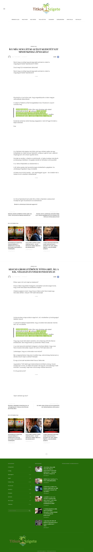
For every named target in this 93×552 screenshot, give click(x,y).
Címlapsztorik (11, 467)
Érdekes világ (15, 19)
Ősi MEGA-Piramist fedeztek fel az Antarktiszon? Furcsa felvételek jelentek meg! (18, 407)
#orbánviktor (31, 114)
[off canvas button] (4, 9)
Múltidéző (33, 19)
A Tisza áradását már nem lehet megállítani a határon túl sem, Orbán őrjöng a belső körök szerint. (50, 245)
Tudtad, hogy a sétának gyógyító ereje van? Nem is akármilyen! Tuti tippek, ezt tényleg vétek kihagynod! (47, 215)
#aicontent (36, 112)
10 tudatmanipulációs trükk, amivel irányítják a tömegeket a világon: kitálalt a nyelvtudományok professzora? (50, 512)
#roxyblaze (43, 112)
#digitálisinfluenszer (21, 114)
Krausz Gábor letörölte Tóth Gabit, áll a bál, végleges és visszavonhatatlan (20, 214)
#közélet (45, 114)
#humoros (43, 111)
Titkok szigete (17, 56)
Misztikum (25, 19)
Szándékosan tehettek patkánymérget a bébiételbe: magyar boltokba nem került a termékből (15, 245)
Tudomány (51, 19)
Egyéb (9, 478)
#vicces (38, 111)
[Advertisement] (46, 33)
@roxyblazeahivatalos (22, 109)
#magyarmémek (28, 112)
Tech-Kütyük (42, 19)
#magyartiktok (20, 112)
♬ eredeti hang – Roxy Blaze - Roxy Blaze (40, 116)
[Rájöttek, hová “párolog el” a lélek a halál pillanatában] (38, 481)
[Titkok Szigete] (23, 540)
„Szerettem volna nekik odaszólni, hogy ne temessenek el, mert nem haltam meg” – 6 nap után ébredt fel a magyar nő (50, 470)
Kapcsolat (78, 19)
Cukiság (9, 470)
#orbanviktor (39, 114)
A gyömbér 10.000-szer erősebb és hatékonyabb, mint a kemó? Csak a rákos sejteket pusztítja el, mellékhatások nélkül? (50, 500)
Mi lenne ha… (10, 485)
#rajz (26, 116)
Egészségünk (60, 19)
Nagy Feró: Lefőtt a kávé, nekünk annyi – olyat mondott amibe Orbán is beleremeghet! (33, 245)
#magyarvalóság (20, 116)
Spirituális (70, 19)
